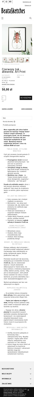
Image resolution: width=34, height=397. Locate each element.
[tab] (17, 118)
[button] (2, 18)
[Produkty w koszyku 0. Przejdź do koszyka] (30, 11)
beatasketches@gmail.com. (17, 279)
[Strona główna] (13, 10)
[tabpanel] (17, 243)
